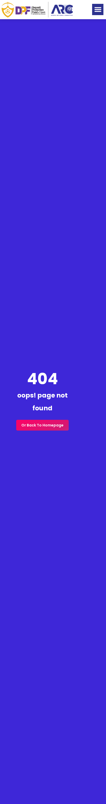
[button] (97, 9)
